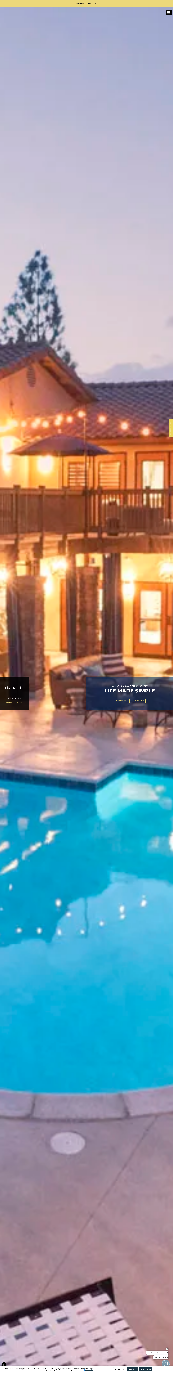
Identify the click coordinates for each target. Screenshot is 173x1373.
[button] (86, 3)
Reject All (132, 1369)
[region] (86, 1369)
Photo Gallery (137, 701)
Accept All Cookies (145, 1369)
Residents (9, 702)
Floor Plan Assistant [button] (171, 429)
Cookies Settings (119, 1369)
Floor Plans (121, 701)
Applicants (20, 702)
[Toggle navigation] (169, 12)
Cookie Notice (89, 1370)
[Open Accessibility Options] (3, 1365)
